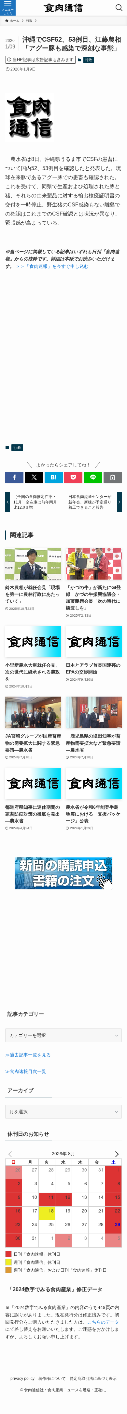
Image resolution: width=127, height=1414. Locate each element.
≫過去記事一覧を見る (28, 1054)
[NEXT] (115, 1153)
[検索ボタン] (119, 8)
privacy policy (22, 1378)
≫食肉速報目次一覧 (25, 1071)
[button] (14, 477)
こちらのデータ (103, 1322)
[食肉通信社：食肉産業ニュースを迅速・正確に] (63, 8)
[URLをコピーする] (113, 477)
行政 (88, 60)
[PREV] (11, 1153)
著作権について (52, 1378)
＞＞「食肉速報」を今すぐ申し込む (52, 266)
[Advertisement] (63, 352)
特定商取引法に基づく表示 (93, 1378)
